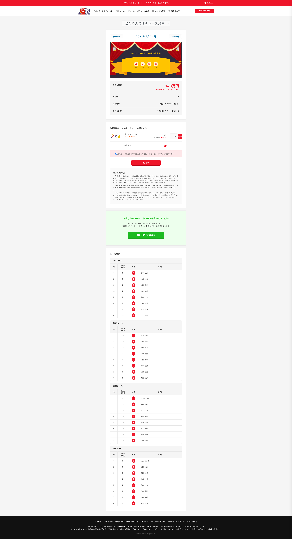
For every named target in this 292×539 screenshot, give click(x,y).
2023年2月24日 (146, 36)
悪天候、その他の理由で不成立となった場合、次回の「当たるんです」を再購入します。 (146, 154)
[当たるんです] (84, 11)
